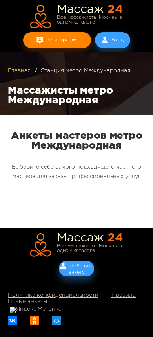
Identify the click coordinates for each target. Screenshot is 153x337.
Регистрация (62, 40)
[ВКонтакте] (12, 320)
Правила (123, 295)
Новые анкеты (27, 301)
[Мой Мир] (56, 320)
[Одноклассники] (34, 320)
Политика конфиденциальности (53, 295)
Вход (117, 40)
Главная (19, 70)
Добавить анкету (81, 269)
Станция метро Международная (85, 70)
